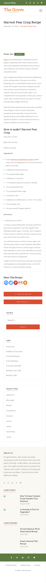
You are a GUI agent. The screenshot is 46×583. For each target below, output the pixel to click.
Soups (8, 437)
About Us (8, 453)
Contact (37, 565)
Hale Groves (26, 570)
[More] (25, 283)
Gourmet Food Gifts (13, 366)
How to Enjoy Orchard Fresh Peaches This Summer (30, 498)
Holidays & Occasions (14, 351)
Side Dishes (10, 432)
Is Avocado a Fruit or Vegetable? (29, 510)
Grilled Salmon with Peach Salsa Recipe (30, 530)
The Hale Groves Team (28, 26)
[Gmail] (20, 283)
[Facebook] (6, 283)
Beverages (10, 400)
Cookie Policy (25, 565)
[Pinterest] (15, 283)
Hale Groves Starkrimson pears (22, 159)
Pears (6, 59)
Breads (9, 405)
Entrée (8, 421)
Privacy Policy (11, 565)
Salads (8, 426)
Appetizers (10, 395)
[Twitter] (11, 283)
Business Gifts (11, 375)
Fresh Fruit (10, 347)
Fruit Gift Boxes (12, 361)
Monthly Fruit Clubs (13, 371)
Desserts (19, 54)
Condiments (11, 411)
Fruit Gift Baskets (13, 356)
